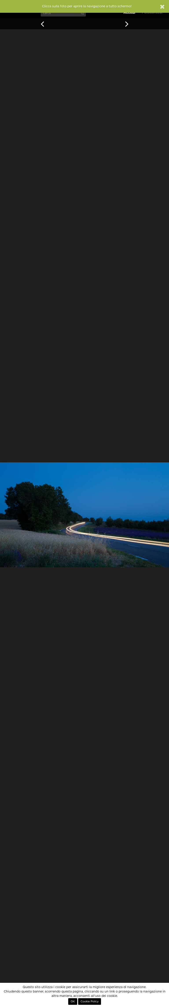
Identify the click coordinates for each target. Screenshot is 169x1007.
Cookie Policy (90, 1001)
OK (73, 1001)
